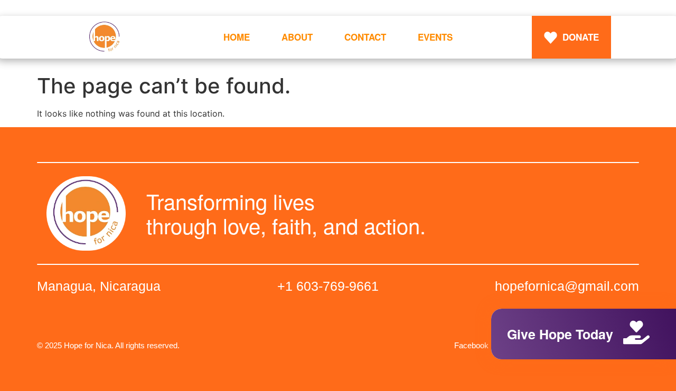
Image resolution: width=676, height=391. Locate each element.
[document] (338, 195)
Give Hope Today (560, 334)
